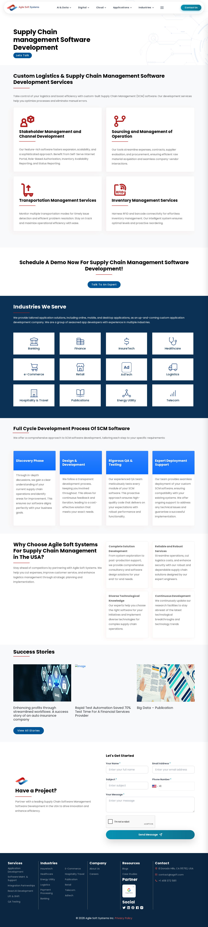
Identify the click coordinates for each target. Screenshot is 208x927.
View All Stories (28, 730)
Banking (34, 348)
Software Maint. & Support (18, 878)
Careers (94, 874)
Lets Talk (22, 55)
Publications (80, 400)
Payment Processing (46, 891)
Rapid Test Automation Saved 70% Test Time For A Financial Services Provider (103, 711)
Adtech (69, 895)
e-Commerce (34, 374)
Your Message (115, 794)
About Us (95, 868)
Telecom (173, 400)
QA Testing (14, 901)
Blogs (125, 868)
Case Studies (129, 874)
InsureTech (127, 348)
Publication (71, 879)
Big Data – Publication (155, 708)
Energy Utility (126, 400)
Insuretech (46, 868)
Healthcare (173, 348)
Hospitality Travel (74, 874)
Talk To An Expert (104, 284)
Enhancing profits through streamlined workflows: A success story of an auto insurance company (40, 713)
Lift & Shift (14, 896)
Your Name (113, 763)
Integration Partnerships (21, 885)
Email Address (161, 763)
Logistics (172, 374)
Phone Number (161, 779)
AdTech (126, 374)
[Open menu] (162, 7)
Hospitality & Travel (34, 400)
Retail (80, 374)
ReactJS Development (20, 891)
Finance (80, 348)
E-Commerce (73, 868)
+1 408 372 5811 (167, 880)
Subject (111, 779)
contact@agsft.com (171, 874)
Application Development (15, 870)
